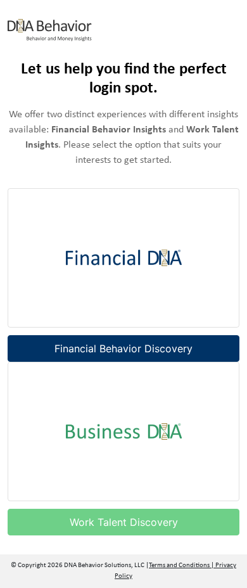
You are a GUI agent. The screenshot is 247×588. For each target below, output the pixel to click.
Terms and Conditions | (181, 565)
